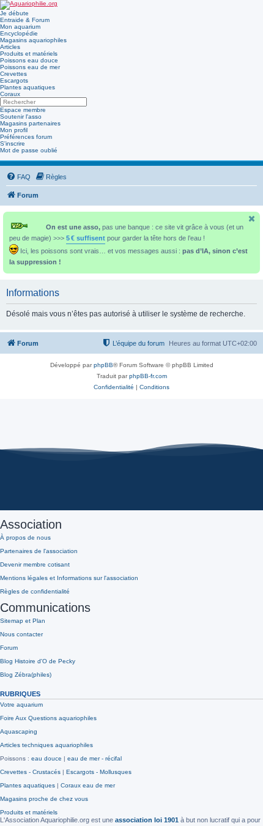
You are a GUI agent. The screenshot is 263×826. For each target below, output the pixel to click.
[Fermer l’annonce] (251, 218)
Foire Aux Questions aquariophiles (48, 718)
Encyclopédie (19, 33)
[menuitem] (18, 176)
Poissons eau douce (29, 60)
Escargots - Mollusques (99, 771)
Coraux (10, 94)
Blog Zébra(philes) (25, 674)
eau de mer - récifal (94, 758)
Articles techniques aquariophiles (46, 745)
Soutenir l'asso (21, 116)
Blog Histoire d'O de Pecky (37, 661)
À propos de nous (25, 537)
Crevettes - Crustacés (30, 771)
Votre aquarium (21, 704)
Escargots (14, 80)
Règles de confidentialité (35, 591)
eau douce (46, 758)
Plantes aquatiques (27, 87)
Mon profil (14, 130)
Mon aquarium (20, 26)
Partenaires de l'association (39, 551)
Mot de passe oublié (28, 150)
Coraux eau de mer (88, 785)
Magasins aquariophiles (33, 40)
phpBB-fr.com (148, 376)
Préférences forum (26, 136)
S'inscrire (12, 143)
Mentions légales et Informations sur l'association (69, 578)
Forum (9, 647)
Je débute (14, 13)
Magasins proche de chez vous (44, 798)
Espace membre (23, 109)
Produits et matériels (28, 53)
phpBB (103, 365)
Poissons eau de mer (30, 67)
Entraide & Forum (25, 20)
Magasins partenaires (30, 123)
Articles (10, 46)
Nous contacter (21, 634)
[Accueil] (28, 5)
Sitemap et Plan (22, 620)
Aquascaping (18, 731)
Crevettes (13, 73)
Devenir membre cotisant (35, 564)
